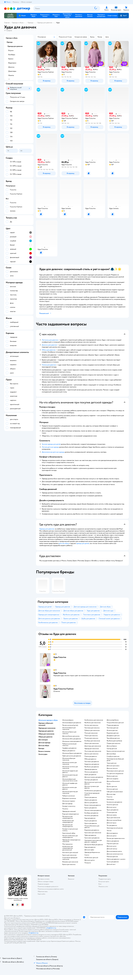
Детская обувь (111, 754)
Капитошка (110, 799)
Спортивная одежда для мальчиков (69, 858)
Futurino (109, 797)
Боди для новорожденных (70, 814)
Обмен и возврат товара (45, 881)
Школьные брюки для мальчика (69, 732)
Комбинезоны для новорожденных (68, 821)
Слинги (86, 855)
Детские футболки (113, 720)
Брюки (10, 59)
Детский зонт (111, 864)
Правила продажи (43, 884)
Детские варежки (112, 833)
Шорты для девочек (90, 800)
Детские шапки (111, 836)
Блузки (11, 50)
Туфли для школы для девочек (71, 756)
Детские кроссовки (113, 766)
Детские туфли (89, 850)
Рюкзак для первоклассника (115, 838)
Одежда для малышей (69, 811)
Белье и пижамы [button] (44, 751)
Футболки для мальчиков (92, 722)
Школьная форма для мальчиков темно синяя (69, 780)
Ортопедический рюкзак (115, 828)
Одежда (30, 23)
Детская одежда (67, 803)
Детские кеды (111, 794)
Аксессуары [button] (42, 754)
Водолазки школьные (69, 798)
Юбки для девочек (49, 350)
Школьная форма (67, 720)
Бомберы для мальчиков (92, 741)
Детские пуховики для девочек (91, 787)
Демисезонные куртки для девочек (92, 783)
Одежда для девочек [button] (46, 731)
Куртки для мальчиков (69, 855)
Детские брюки (112, 746)
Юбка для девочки (90, 759)
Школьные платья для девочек (71, 741)
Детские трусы (111, 823)
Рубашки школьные (68, 796)
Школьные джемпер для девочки (70, 775)
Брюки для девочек (90, 808)
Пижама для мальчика (91, 738)
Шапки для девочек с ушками (116, 859)
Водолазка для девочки (91, 830)
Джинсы (11, 67)
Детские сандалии (112, 779)
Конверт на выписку (68, 806)
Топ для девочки (112, 825)
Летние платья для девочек (93, 810)
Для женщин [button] (43, 740)
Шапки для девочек (113, 841)
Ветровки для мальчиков (70, 862)
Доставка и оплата (43, 879)
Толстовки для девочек (91, 761)
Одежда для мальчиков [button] (46, 728)
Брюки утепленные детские (116, 751)
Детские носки (111, 807)
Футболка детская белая (114, 741)
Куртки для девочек (90, 823)
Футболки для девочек (91, 767)
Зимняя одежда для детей (51, 444)
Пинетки (65, 809)
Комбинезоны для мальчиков (93, 720)
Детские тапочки (112, 768)
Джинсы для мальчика (91, 754)
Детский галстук (112, 849)
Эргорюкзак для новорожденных (67, 825)
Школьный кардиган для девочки (70, 771)
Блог (100, 884)
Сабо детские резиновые (115, 792)
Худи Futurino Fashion (63, 688)
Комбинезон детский (91, 857)
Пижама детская (112, 812)
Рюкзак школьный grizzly (70, 725)
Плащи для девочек (113, 725)
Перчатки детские (112, 843)
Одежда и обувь (18, 23)
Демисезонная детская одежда (53, 452)
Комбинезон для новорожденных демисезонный (67, 848)
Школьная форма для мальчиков (69, 728)
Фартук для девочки (68, 751)
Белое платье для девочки (92, 805)
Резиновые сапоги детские (115, 771)
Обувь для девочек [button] (45, 737)
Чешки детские (111, 763)
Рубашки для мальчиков (92, 730)
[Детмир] (17, 8)
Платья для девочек (49, 365)
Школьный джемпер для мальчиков (70, 792)
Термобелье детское (113, 738)
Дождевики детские (113, 735)
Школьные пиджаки (68, 801)
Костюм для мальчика (91, 725)
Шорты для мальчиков (91, 743)
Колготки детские (112, 804)
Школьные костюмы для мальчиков (70, 767)
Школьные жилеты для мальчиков (69, 763)
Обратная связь (42, 891)
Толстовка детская (112, 728)
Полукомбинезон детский (115, 722)
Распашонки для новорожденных (67, 817)
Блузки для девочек (90, 821)
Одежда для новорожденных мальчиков (71, 840)
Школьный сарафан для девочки (69, 784)
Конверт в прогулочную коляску (70, 829)
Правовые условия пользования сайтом (37, 916)
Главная (7, 23)
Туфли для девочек (90, 835)
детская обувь (64, 543)
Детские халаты (112, 815)
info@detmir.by (51, 928)
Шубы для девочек (90, 774)
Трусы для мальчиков (113, 817)
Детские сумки (111, 846)
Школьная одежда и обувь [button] (48, 720)
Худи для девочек (89, 818)
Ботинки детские (112, 789)
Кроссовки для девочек (92, 838)
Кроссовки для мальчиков (92, 833)
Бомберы (11, 55)
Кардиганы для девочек (91, 764)
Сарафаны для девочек (69, 748)
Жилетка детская (112, 730)
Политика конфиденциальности (48, 886)
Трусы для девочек (112, 810)
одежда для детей (82, 543)
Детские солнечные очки (115, 854)
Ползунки (87, 863)
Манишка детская (112, 856)
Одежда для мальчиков (91, 748)
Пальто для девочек (90, 797)
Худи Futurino (59, 657)
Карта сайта (41, 894)
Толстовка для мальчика (91, 728)
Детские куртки (89, 860)
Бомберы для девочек (91, 813)
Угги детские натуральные (115, 773)
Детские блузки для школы (70, 736)
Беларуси (17, 918)
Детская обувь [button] (43, 745)
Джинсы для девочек (49, 345)
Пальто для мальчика (91, 735)
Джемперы (12, 71)
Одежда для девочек (44, 23)
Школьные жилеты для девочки (69, 788)
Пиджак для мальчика (113, 743)
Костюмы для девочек (91, 815)
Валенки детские (112, 776)
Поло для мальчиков (90, 733)
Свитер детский (112, 748)
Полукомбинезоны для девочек (91, 826)
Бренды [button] (41, 748)
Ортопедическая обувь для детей (115, 759)
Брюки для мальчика (68, 864)
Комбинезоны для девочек (92, 790)
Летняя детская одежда (50, 447)
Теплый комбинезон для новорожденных (70, 836)
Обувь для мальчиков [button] (46, 734)
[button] (123, 15)
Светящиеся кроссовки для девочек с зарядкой (93, 841)
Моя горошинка (67, 844)
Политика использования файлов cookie (51, 889)
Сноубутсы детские (113, 756)
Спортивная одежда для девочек (91, 794)
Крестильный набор (68, 833)
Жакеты (11, 75)
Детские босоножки (113, 781)
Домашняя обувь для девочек (93, 844)
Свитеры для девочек (91, 780)
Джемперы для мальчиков (92, 746)
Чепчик (109, 830)
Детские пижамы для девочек (93, 777)
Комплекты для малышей (70, 852)
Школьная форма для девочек (71, 722)
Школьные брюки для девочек (72, 753)
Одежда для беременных (92, 852)
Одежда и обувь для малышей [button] (45, 724)
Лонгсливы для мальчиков (92, 751)
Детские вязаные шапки (114, 851)
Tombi (109, 784)
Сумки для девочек (113, 862)
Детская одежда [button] (44, 743)
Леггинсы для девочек (50, 340)
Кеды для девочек (90, 847)
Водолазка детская (112, 733)
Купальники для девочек (114, 802)
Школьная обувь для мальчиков (68, 759)
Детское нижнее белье (114, 820)
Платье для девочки (90, 756)
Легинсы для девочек (91, 772)
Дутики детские (112, 786)
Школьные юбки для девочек (71, 739)
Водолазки (12, 63)
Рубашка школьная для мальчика (69, 744)
